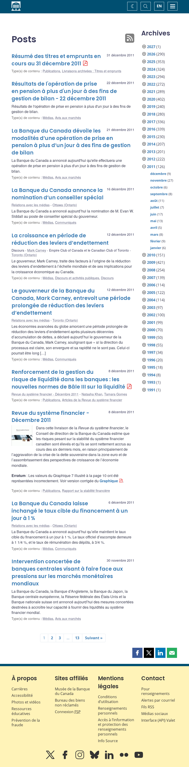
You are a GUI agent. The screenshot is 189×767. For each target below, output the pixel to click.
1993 (151, 382)
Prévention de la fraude (26, 723)
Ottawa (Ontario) (65, 205)
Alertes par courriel (158, 700)
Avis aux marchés (68, 117)
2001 (151, 322)
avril (153, 227)
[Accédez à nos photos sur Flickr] (124, 758)
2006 (151, 285)
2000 (151, 329)
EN (159, 6)
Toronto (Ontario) (24, 255)
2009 (151, 262)
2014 (151, 144)
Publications (51, 71)
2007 (151, 277)
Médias (48, 117)
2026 (151, 54)
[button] (137, 653)
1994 (151, 375)
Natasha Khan (92, 394)
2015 (151, 136)
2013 (151, 151)
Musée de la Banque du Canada (72, 691)
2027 (151, 46)
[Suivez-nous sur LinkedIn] (109, 758)
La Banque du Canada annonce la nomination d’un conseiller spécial (57, 194)
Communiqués (65, 222)
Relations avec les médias (31, 205)
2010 (151, 255)
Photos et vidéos (26, 702)
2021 (151, 91)
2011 (151, 166)
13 (77, 637)
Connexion (68, 711)
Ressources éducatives (22, 711)
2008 (151, 270)
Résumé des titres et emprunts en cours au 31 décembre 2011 (56, 60)
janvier (155, 248)
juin (153, 214)
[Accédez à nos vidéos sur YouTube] (139, 758)
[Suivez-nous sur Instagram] (80, 758)
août (154, 200)
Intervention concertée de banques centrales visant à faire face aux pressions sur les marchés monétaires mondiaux (67, 572)
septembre (159, 194)
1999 (151, 337)
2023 (151, 76)
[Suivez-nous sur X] (50, 758)
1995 (151, 367)
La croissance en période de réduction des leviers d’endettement (60, 239)
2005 (151, 292)
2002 (151, 314)
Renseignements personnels (112, 711)
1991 (151, 389)
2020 (151, 99)
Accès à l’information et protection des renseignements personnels (116, 727)
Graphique (109, 480)
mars (154, 234)
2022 (151, 84)
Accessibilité (22, 695)
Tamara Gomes (115, 394)
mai (153, 221)
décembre (158, 173)
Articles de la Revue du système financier (92, 400)
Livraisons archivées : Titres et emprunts (91, 71)
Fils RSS (147, 706)
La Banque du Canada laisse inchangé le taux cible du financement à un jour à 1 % (70, 511)
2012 (151, 159)
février (155, 241)
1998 (151, 345)
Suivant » (94, 637)
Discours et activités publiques (77, 278)
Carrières (20, 688)
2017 (151, 121)
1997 (151, 352)
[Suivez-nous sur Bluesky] (95, 758)
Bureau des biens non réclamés (70, 703)
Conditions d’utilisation (108, 699)
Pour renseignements (155, 691)
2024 (151, 69)
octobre (156, 187)
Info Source (108, 740)
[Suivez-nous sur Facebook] (65, 758)
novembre (158, 180)
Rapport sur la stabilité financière (86, 490)
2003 (151, 307)
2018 (151, 114)
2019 (151, 106)
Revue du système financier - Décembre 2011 (45, 394)
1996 (151, 360)
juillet (154, 207)
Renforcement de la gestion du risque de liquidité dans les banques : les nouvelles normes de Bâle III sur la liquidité (68, 379)
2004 (151, 299)
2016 (151, 129)
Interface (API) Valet (158, 720)
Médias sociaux (154, 713)
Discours (107, 278)
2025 (151, 61)
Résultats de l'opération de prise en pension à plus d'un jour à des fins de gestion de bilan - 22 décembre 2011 (64, 91)
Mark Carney (36, 250)
